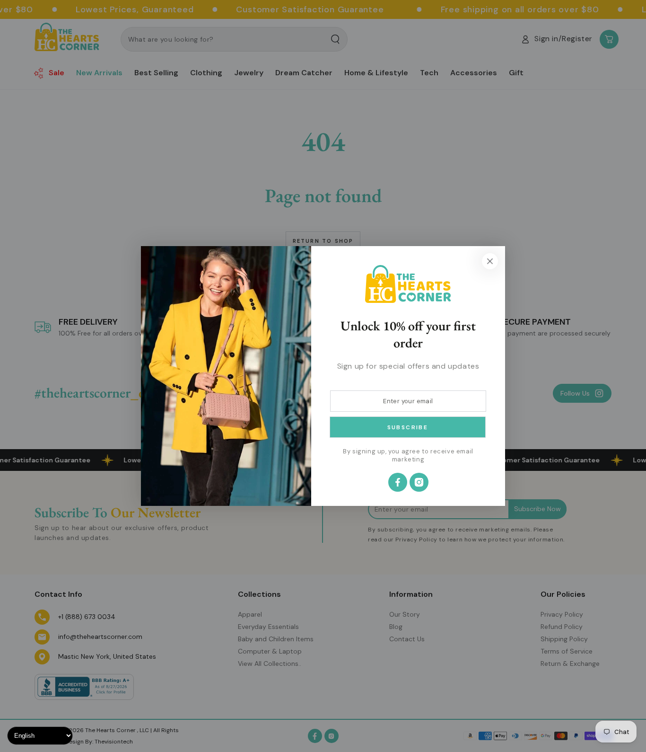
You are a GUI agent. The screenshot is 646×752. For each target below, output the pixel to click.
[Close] (490, 261)
